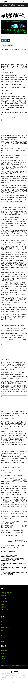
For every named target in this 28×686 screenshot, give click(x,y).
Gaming (13, 545)
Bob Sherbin (15, 19)
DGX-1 (3, 621)
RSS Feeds (20, 5)
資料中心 (3, 598)
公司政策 (12, 677)
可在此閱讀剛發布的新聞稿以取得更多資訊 (12, 326)
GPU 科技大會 (5, 659)
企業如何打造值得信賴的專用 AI (10, 556)
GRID (2, 630)
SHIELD (3, 612)
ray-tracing (11, 547)
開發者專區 (4, 650)
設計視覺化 (4, 601)
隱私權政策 (4, 673)
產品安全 (18, 677)
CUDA (2, 653)
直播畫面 (13, 75)
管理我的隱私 (12, 673)
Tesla (2, 641)
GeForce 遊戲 (4, 610)
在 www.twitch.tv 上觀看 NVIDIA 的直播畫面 (13, 87)
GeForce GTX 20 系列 (7, 627)
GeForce (18, 545)
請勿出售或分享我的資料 (13, 675)
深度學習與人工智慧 (19, 541)
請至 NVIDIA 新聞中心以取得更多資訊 (11, 475)
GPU (23, 545)
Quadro (3, 636)
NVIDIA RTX (4, 547)
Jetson (3, 633)
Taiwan (14, 683)
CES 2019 (7, 545)
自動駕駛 (3, 607)
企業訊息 (10, 541)
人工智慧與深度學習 (6, 593)
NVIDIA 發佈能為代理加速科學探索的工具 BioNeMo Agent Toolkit (12, 559)
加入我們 (12, 5)
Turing (17, 547)
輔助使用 (5, 677)
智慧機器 (3, 596)
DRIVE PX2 (4, 624)
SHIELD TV (4, 638)
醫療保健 (3, 604)
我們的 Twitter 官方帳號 (11, 531)
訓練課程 (3, 656)
